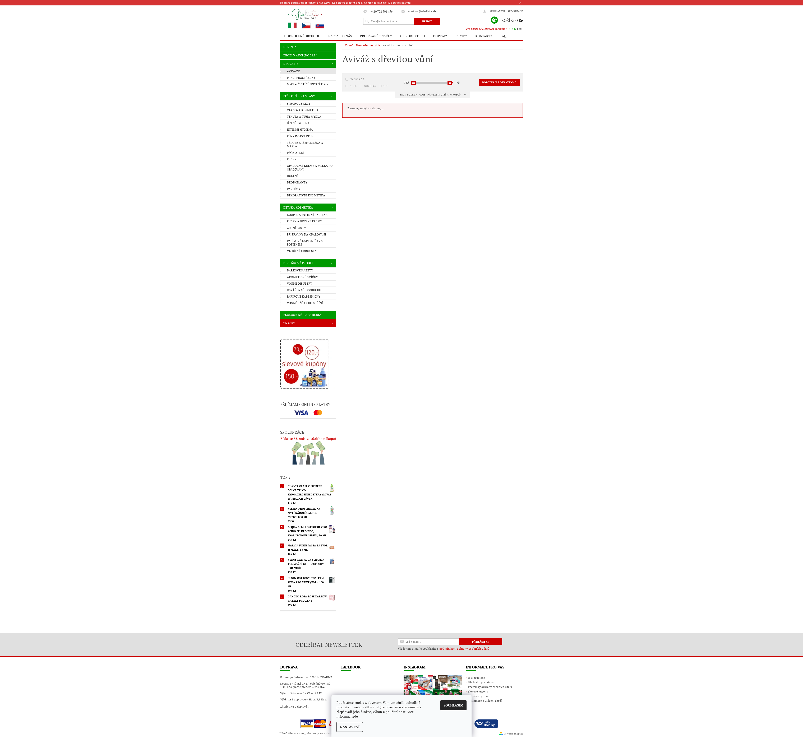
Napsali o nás (340, 36)
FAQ (503, 36)
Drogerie (290, 64)
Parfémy (293, 189)
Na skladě (357, 79)
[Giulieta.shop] (321, 18)
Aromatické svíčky (302, 277)
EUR (520, 29)
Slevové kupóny (478, 691)
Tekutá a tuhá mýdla (304, 116)
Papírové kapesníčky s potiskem (305, 243)
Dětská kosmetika (298, 207)
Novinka (370, 86)
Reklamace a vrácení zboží (485, 701)
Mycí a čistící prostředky (308, 84)
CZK (512, 29)
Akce (353, 86)
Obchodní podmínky (481, 682)
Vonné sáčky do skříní (305, 303)
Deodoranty (297, 182)
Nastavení (349, 727)
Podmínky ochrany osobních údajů (490, 687)
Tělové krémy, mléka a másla (305, 144)
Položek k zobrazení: (499, 82)
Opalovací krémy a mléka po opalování (309, 167)
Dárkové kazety (300, 270)
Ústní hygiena (298, 123)
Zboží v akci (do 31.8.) (300, 55)
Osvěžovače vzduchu (304, 290)
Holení (292, 176)
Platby (461, 36)
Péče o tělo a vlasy (299, 96)
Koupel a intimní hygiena (307, 215)
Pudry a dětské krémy (304, 221)
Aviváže (293, 71)
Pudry (292, 159)
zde (355, 716)
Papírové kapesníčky (303, 296)
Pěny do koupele (300, 136)
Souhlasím (453, 705)
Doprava (440, 36)
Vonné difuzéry (299, 283)
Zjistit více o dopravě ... (295, 706)
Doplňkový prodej (298, 263)
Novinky (290, 47)
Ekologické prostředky (302, 315)
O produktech (412, 36)
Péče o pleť (296, 153)
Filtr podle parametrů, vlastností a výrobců (430, 94)
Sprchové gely (298, 104)
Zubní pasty (296, 228)
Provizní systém (478, 696)
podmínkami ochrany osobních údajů (464, 648)
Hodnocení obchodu (302, 36)
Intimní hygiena (300, 129)
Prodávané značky (376, 36)
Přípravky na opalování (306, 234)
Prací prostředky (301, 78)
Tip (385, 86)
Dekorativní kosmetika (306, 195)
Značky (289, 323)
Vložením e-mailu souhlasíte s (443, 648)
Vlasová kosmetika (303, 110)
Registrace (515, 11)
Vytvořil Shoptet (513, 733)
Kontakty (483, 36)
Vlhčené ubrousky (302, 251)
